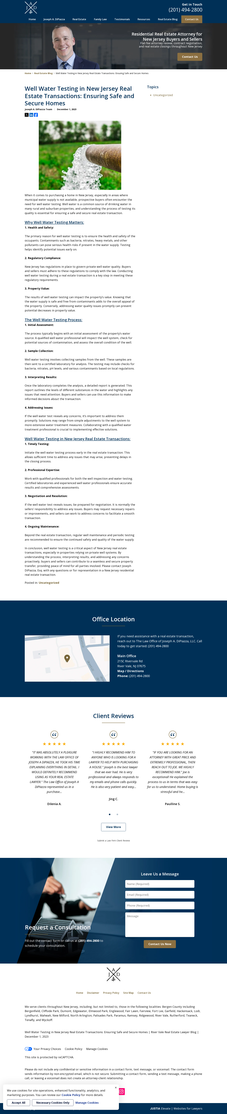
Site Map (128, 992)
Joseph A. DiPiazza (54, 19)
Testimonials (122, 19)
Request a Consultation (58, 927)
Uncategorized (49, 582)
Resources (144, 19)
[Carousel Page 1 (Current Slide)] (110, 814)
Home (32, 19)
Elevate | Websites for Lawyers (176, 1108)
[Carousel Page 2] (117, 814)
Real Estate (79, 19)
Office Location (113, 619)
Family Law (100, 19)
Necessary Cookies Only (52, 1102)
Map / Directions (130, 671)
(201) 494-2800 (185, 9)
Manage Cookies (97, 1049)
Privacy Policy (111, 992)
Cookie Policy (73, 1049)
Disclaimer (93, 992)
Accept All (18, 1102)
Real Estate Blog (167, 19)
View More (113, 827)
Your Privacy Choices (47, 1049)
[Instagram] (121, 1091)
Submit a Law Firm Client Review (113, 840)
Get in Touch (192, 4)
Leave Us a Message (160, 874)
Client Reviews (113, 716)
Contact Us (191, 19)
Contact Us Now (159, 944)
